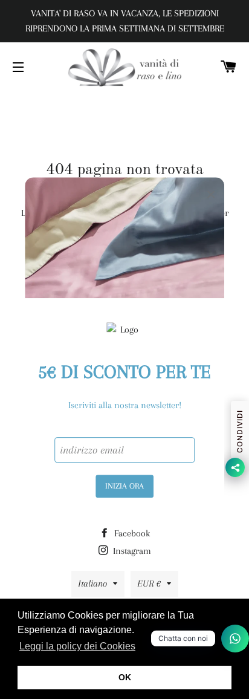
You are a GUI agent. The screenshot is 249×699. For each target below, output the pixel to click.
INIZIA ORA (124, 485)
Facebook (131, 533)
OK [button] (124, 677)
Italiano (92, 583)
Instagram (131, 550)
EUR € (149, 583)
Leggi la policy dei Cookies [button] (77, 646)
